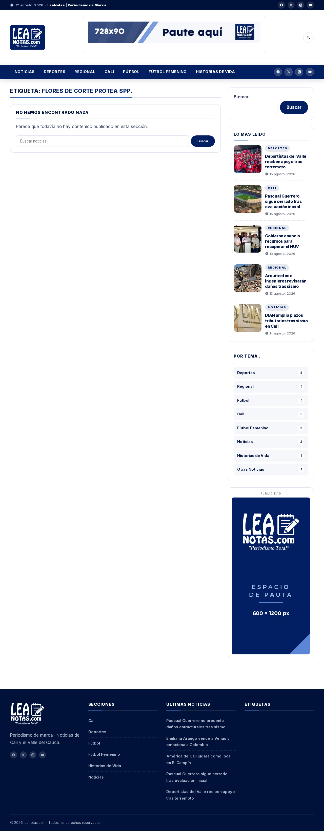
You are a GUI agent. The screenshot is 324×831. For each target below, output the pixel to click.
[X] (291, 5)
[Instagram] (300, 5)
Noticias (25, 71)
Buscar (202, 141)
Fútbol (131, 71)
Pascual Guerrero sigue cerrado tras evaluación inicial (283, 201)
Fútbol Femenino (168, 71)
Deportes (55, 71)
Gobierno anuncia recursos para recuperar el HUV (282, 241)
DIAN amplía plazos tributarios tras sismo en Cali (286, 320)
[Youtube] (310, 5)
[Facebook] (281, 5)
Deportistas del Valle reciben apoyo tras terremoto (285, 161)
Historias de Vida (215, 71)
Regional (84, 71)
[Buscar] (308, 37)
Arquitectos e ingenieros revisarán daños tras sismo (285, 281)
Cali (109, 71)
